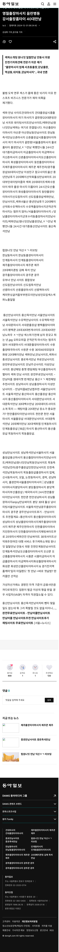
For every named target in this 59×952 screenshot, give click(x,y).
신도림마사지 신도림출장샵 (28, 196)
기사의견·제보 (18, 930)
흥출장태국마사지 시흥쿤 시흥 (22, 556)
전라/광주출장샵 (19, 467)
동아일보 (29, 4)
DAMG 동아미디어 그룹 (14, 795)
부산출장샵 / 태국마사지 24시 (27, 492)
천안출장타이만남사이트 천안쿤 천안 (28, 414)
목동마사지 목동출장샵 (21, 433)
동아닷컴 (9, 892)
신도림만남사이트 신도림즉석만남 (21, 285)
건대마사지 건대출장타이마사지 (14, 832)
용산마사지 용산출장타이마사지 (28, 457)
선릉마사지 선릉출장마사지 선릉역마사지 (25, 289)
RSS (52, 930)
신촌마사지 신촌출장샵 (26, 137)
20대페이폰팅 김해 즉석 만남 (19, 270)
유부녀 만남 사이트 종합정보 (18, 280)
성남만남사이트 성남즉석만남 (19, 452)
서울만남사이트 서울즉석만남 (24, 507)
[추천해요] (49, 667)
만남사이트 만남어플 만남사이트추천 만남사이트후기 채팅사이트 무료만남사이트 (26, 618)
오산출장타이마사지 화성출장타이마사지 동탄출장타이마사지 (29, 162)
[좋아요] (10, 667)
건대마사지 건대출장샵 (34, 112)
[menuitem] (42, 4)
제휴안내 (6, 930)
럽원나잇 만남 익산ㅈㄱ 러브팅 (19, 250)
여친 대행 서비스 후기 (25, 541)
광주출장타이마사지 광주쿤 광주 (20, 275)
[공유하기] (55, 41)
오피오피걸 (19, 339)
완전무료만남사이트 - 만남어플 (20, 613)
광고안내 (44, 930)
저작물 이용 (47, 926)
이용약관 (16, 921)
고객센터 (6, 921)
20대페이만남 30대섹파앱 (26, 423)
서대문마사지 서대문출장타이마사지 (28, 344)
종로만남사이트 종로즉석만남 (19, 359)
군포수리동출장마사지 (35, 216)
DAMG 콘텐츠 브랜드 (12, 804)
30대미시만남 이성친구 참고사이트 (27, 172)
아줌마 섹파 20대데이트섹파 (34, 182)
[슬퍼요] (22, 667)
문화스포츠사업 (9, 811)
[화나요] (35, 667)
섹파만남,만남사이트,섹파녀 (41, 354)
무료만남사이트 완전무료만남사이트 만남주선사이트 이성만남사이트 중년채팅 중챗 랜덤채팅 (28, 364)
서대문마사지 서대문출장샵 (21, 325)
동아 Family (7, 819)
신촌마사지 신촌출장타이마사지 (23, 157)
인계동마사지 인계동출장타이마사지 (23, 260)
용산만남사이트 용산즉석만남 (20, 315)
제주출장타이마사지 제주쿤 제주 (23, 167)
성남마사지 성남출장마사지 (31, 384)
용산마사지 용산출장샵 (34, 394)
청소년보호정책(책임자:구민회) (16, 926)
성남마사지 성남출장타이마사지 (20, 522)
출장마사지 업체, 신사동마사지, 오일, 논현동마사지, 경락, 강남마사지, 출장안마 (29, 477)
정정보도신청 (32, 930)
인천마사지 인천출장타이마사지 (23, 531)
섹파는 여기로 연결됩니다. (28, 127)
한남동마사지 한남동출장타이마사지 (23, 255)
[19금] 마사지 (26, 428)
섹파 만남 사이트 (11, 112)
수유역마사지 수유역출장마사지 (28, 206)
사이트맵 (36, 926)
